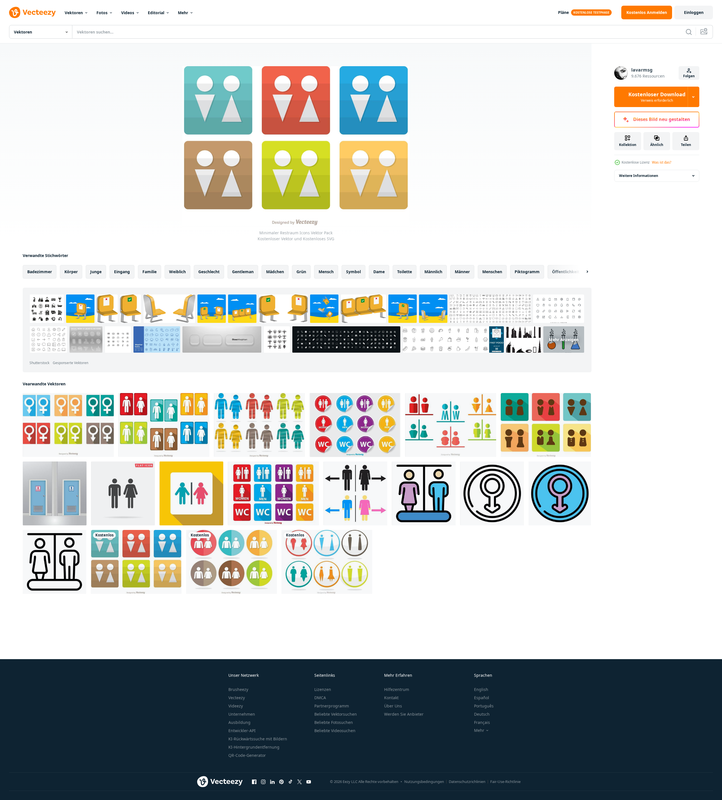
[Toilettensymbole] (273, 493)
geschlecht (209, 271)
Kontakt (391, 697)
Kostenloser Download (656, 97)
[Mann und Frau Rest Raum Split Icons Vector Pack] (450, 425)
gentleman (243, 271)
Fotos (102, 12)
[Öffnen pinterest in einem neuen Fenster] (281, 781)
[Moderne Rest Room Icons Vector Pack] (326, 562)
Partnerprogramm (331, 706)
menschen (492, 271)
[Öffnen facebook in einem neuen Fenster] (254, 781)
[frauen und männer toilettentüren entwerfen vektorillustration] (55, 493)
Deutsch (482, 714)
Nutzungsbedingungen (424, 781)
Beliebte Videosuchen (334, 730)
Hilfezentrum (396, 689)
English (481, 689)
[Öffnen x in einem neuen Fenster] (299, 781)
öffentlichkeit (565, 271)
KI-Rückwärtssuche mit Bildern (257, 738)
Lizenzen (322, 689)
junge (96, 271)
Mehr (183, 12)
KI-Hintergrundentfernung (253, 747)
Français (482, 722)
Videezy (235, 706)
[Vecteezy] (32, 12)
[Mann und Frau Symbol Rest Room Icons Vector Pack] (68, 425)
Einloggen (694, 12)
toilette (404, 271)
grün (301, 271)
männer (462, 271)
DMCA (320, 697)
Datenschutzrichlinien (467, 781)
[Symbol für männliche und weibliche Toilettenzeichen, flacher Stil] (191, 493)
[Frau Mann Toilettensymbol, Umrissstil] (54, 562)
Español (481, 697)
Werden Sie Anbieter (404, 714)
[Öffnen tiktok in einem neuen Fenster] (290, 781)
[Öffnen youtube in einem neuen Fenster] (308, 781)
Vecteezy (236, 697)
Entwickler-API (242, 730)
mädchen (275, 271)
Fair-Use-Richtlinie (505, 781)
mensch (326, 271)
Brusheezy (238, 689)
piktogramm (527, 271)
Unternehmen (241, 714)
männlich (433, 271)
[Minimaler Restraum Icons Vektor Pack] (136, 562)
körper (71, 271)
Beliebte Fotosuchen (333, 722)
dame (379, 271)
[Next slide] (582, 272)
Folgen (689, 76)
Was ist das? (661, 162)
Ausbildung (239, 722)
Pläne (563, 12)
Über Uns (393, 706)
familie (149, 271)
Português (484, 706)
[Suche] (688, 31)
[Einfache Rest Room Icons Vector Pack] (546, 425)
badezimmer (39, 271)
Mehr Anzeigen (563, 339)
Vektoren (74, 12)
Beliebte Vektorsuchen (335, 714)
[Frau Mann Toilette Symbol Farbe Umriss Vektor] (424, 493)
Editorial (156, 12)
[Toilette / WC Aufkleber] (355, 425)
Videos (127, 12)
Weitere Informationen (638, 175)
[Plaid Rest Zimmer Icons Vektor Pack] (259, 425)
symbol (353, 271)
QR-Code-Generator (247, 755)
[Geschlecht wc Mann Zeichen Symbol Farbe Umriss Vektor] (560, 493)
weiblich (177, 271)
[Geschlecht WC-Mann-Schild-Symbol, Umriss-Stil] (492, 493)
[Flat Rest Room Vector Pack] (163, 425)
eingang (122, 271)
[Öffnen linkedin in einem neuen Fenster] (272, 781)
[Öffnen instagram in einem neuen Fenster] (263, 781)
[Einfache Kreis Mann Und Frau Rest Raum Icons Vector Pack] (231, 562)
